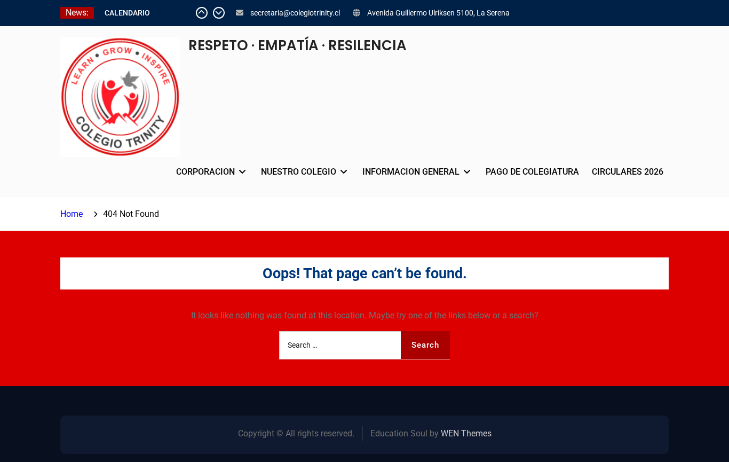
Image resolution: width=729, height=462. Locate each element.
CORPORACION (205, 172)
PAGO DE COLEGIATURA (532, 172)
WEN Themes (466, 433)
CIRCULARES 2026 (627, 172)
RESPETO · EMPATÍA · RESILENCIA (297, 45)
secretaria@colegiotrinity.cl (295, 13)
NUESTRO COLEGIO (298, 172)
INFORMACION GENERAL (410, 172)
